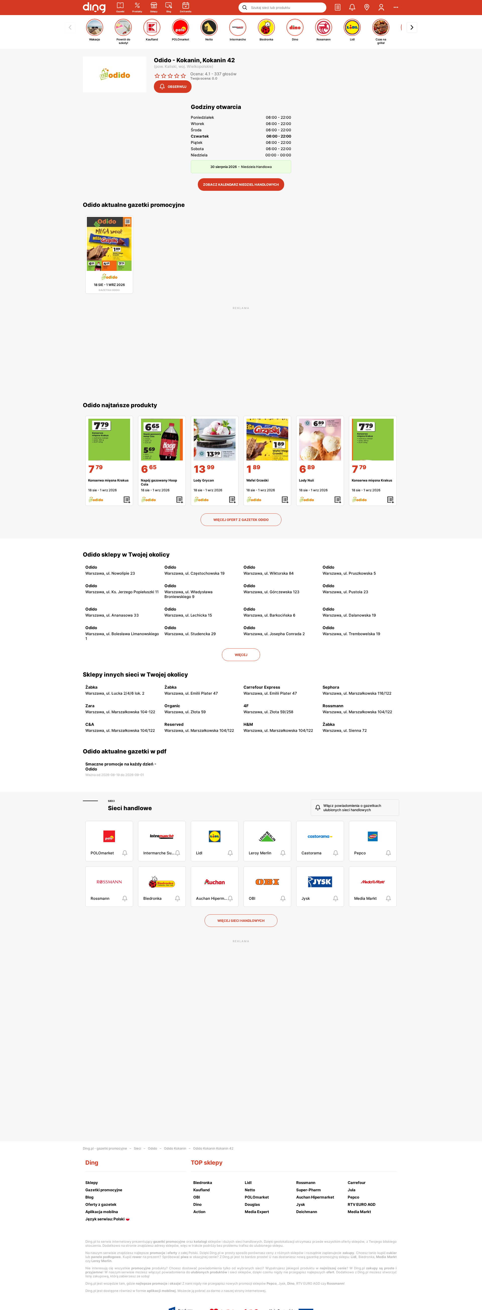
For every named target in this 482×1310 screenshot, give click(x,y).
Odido (152, 1148)
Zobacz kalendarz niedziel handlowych (241, 185)
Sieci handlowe (130, 808)
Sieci (111, 800)
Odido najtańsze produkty (120, 405)
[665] (162, 440)
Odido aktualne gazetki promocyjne (134, 204)
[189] (267, 440)
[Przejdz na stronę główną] (94, 7)
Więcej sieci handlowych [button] (241, 921)
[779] (109, 440)
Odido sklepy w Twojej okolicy (126, 554)
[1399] (215, 440)
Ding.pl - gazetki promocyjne (105, 1148)
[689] (320, 440)
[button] (337, 7)
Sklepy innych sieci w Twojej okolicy (135, 674)
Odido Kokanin (175, 1148)
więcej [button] (241, 655)
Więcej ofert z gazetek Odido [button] (241, 520)
